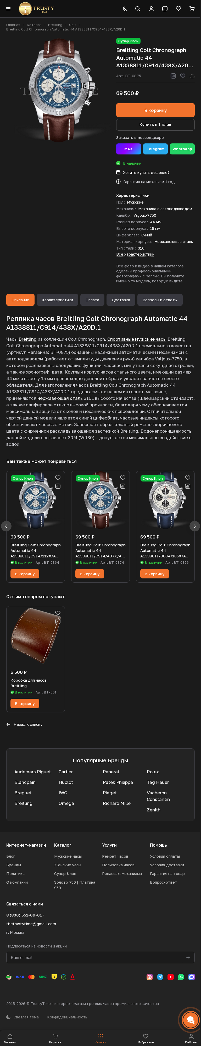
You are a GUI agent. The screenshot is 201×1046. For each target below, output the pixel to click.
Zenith (153, 809)
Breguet (23, 792)
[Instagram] (150, 977)
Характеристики (57, 299)
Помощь (158, 845)
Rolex (153, 771)
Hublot (66, 782)
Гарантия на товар (167, 873)
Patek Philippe (118, 782)
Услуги (109, 845)
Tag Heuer (158, 782)
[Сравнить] (173, 76)
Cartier (66, 771)
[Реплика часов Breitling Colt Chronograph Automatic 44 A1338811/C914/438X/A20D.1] (58, 90)
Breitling (28, 339)
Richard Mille (117, 803)
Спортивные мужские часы (136, 339)
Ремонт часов (115, 856)
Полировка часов (118, 864)
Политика (15, 873)
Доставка (121, 299)
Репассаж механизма (122, 873)
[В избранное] (182, 76)
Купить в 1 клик (155, 124)
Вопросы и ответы (160, 299)
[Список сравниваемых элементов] (165, 8)
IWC (63, 792)
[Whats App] (181, 977)
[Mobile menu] (8, 8)
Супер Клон (65, 873)
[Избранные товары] (178, 8)
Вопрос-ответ (163, 882)
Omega (66, 803)
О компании (17, 882)
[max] (191, 977)
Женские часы (67, 864)
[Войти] (151, 8)
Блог (10, 856)
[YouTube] (171, 977)
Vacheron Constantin (158, 796)
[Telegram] (160, 977)
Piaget (110, 792)
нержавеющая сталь (60, 398)
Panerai (111, 771)
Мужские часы (68, 856)
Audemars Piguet (32, 771)
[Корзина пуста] (192, 8)
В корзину (155, 110)
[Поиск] (137, 8)
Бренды (13, 864)
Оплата (92, 299)
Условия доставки (167, 864)
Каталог (62, 845)
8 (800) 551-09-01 (24, 915)
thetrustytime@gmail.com (31, 923)
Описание (20, 299)
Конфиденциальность (67, 1017)
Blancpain (25, 782)
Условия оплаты (165, 856)
